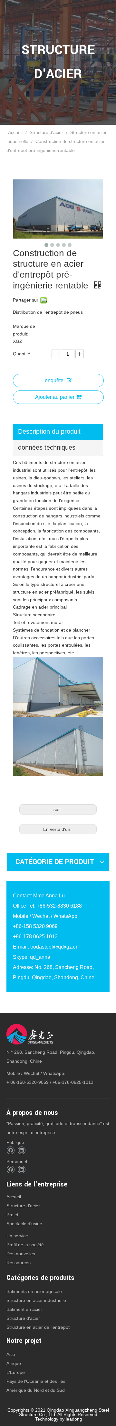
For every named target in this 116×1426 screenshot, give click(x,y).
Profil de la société (25, 1244)
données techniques (46, 447)
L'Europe (15, 1372)
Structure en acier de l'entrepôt (38, 1327)
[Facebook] (10, 1150)
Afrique (13, 1363)
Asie (10, 1354)
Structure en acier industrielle (36, 1300)
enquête (54, 380)
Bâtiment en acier (24, 1309)
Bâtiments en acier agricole (34, 1291)
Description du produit (49, 431)
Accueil (13, 1196)
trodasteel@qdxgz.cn (54, 946)
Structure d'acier (23, 1205)
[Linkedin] (21, 1150)
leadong (74, 1419)
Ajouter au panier (54, 397)
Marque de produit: (24, 330)
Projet (12, 1214)
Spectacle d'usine (24, 1223)
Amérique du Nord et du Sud (35, 1390)
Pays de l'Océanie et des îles (35, 1381)
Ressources (18, 1262)
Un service (17, 1235)
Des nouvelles (20, 1253)
